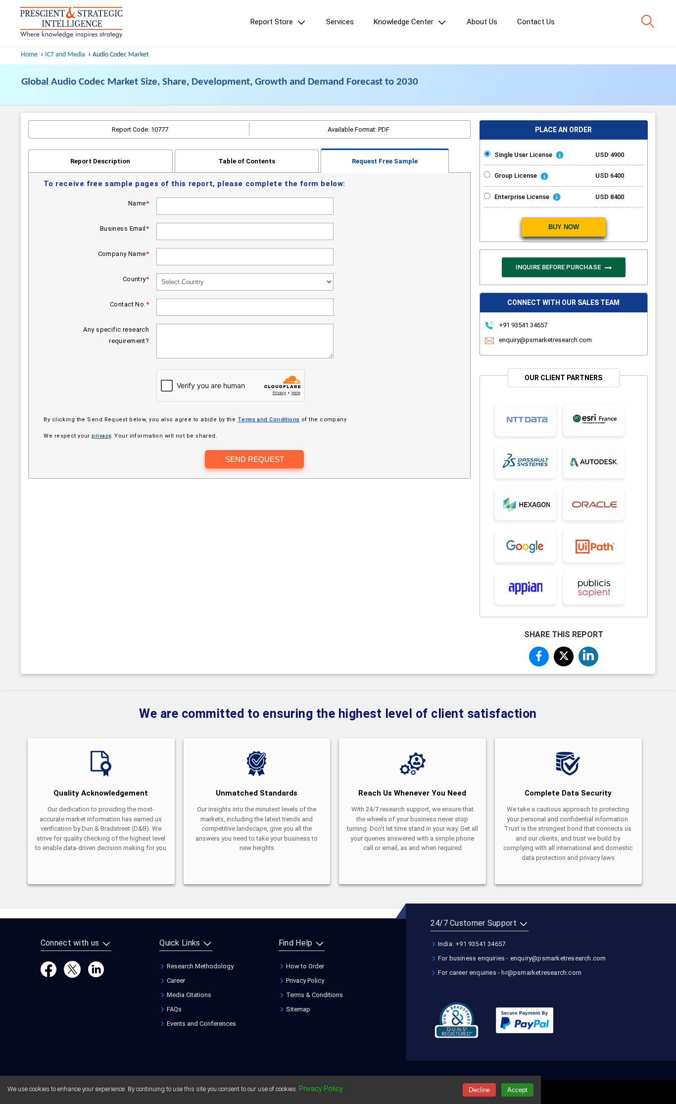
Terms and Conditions (269, 419)
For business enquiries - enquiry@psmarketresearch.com (521, 958)
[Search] (647, 21)
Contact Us (536, 21)
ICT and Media (65, 54)
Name (138, 203)
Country (136, 279)
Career (175, 980)
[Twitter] (72, 968)
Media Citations (188, 995)
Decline (479, 1090)
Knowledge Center (404, 21)
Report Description (100, 161)
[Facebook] (48, 968)
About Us (482, 21)
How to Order (304, 966)
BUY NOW (563, 227)
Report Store (272, 21)
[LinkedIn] (96, 968)
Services (340, 21)
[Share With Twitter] (564, 655)
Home (29, 54)
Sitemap (297, 1009)
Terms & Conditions (314, 995)
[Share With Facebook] (539, 656)
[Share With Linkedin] (588, 655)
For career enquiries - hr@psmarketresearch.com (508, 972)
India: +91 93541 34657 (471, 944)
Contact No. (129, 304)
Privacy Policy (304, 980)
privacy (101, 436)
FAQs (173, 1009)
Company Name (123, 253)
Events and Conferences (200, 1023)
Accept (517, 1090)
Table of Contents (246, 161)
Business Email (124, 228)
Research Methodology (199, 966)
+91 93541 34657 (522, 325)
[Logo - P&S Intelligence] (71, 23)
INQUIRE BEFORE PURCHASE (559, 267)
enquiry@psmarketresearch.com (545, 340)
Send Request (254, 459)
